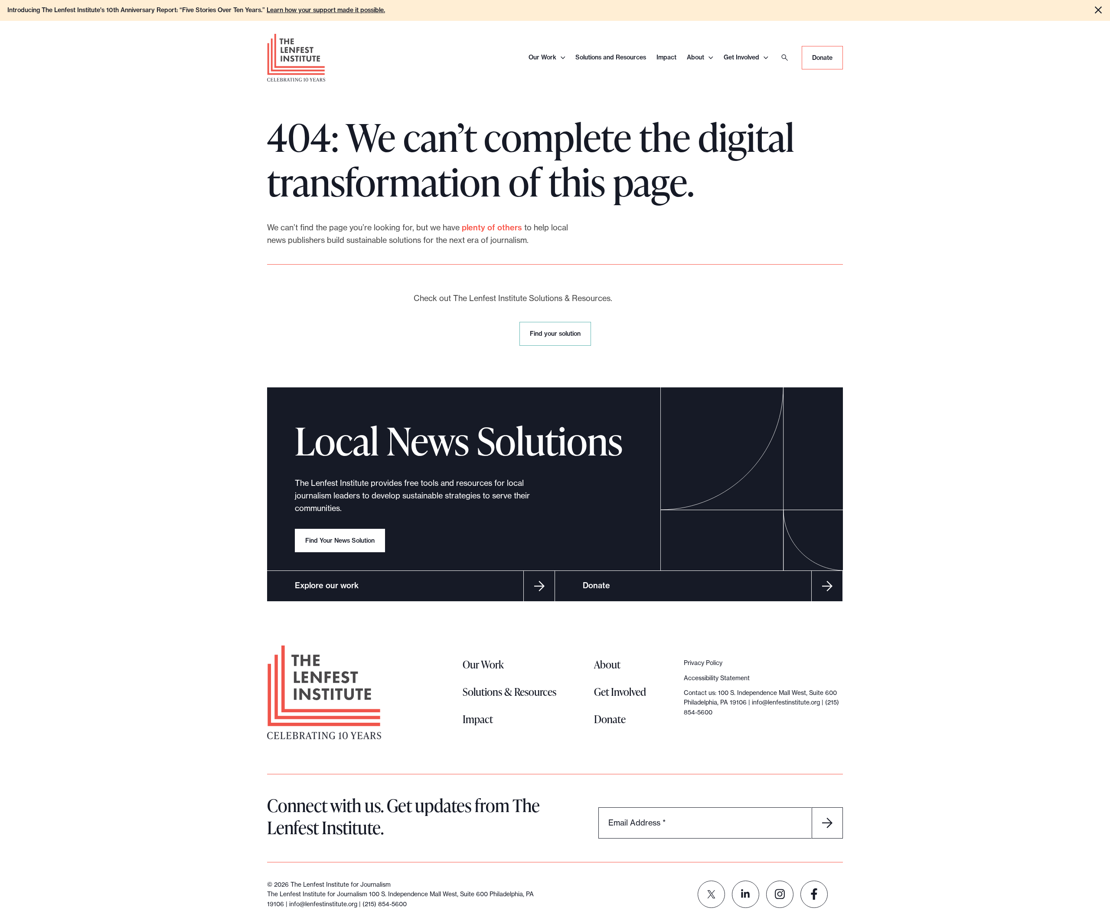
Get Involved (741, 57)
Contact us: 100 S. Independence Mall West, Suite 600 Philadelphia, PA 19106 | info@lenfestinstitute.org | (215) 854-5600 (761, 702)
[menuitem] (711, 894)
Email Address (637, 823)
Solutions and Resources (610, 57)
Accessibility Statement (717, 678)
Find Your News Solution (340, 540)
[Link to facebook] (814, 894)
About (695, 57)
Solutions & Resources (509, 692)
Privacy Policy (703, 663)
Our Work (542, 57)
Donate (822, 58)
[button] (1098, 10)
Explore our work (327, 585)
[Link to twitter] (711, 894)
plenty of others (492, 228)
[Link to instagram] (779, 894)
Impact (666, 57)
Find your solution (557, 337)
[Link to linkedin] (745, 894)
